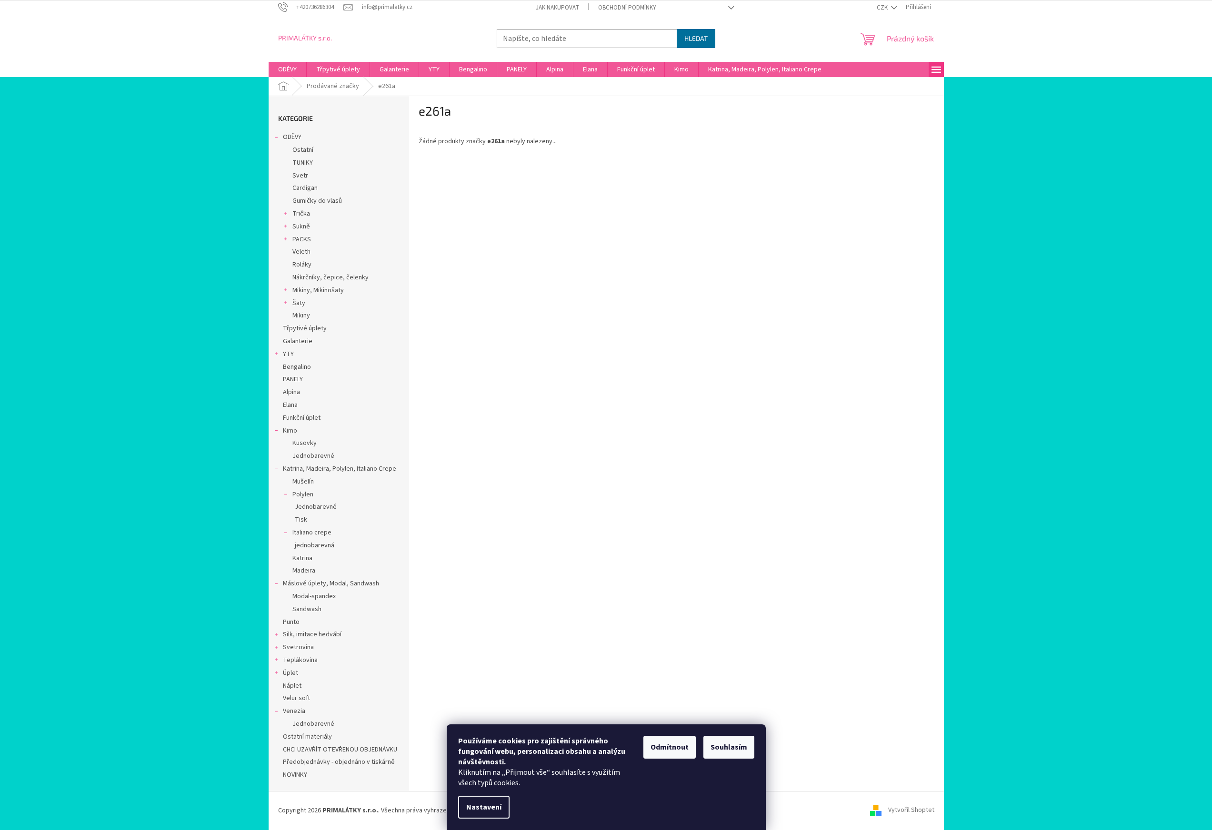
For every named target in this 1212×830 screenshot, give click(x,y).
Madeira (303, 570)
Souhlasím (729, 747)
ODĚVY (292, 137)
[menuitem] (287, 69)
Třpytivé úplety (305, 328)
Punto (291, 622)
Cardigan (305, 188)
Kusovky (304, 443)
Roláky (301, 264)
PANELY (293, 379)
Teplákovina (300, 660)
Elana (290, 405)
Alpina (291, 392)
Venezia (294, 711)
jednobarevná (314, 545)
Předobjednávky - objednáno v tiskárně (339, 762)
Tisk (301, 519)
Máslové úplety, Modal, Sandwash (331, 583)
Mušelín (303, 481)
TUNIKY (302, 163)
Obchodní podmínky (627, 7)
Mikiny (301, 315)
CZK (883, 7)
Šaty (298, 303)
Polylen (302, 494)
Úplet (290, 673)
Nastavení (483, 807)
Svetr (300, 175)
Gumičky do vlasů (317, 201)
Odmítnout (670, 747)
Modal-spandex (314, 596)
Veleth (301, 252)
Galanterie (297, 341)
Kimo (290, 430)
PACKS (301, 239)
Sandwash (306, 609)
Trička (301, 213)
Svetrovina (298, 647)
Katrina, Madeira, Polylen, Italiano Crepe (339, 469)
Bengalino (297, 367)
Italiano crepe (311, 532)
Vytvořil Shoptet (911, 810)
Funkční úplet (302, 418)
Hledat (696, 38)
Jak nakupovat (557, 7)
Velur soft (296, 698)
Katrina (302, 558)
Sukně (301, 226)
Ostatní (302, 150)
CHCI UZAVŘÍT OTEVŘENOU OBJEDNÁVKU (340, 749)
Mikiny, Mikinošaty (318, 290)
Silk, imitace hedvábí (312, 634)
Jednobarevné (313, 456)
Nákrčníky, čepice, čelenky (330, 277)
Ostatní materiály (307, 736)
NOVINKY (295, 775)
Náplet (292, 686)
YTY (288, 354)
